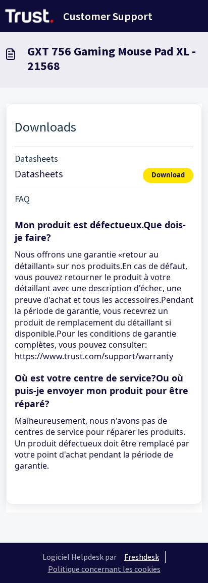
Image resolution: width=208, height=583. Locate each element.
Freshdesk (141, 557)
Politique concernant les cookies (104, 569)
